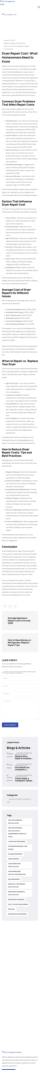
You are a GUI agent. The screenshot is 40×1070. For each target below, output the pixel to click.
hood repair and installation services (17, 873)
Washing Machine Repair (17, 914)
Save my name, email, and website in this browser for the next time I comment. (20, 672)
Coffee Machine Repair (16, 841)
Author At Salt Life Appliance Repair (16, 46)
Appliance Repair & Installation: (15, 821)
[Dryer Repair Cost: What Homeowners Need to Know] (5, 606)
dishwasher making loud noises (17, 847)
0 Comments (8, 49)
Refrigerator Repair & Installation (16, 893)
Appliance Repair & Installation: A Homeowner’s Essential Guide (17, 832)
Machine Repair (14, 879)
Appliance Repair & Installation (15, 43)
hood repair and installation (14, 865)
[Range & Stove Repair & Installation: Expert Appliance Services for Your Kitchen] (10, 755)
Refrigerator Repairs (16, 899)
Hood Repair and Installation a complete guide (22, 769)
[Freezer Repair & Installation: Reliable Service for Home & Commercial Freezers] (10, 777)
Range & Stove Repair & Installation (16, 885)
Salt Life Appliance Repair (18, 904)
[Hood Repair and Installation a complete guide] (10, 766)
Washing (11, 909)
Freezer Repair (13, 859)
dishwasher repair (15, 854)
